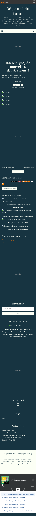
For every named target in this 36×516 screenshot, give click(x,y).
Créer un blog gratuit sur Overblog (11, 459)
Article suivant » (28, 168)
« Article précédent (8, 168)
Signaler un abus (7, 461)
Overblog (29, 454)
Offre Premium (4, 464)
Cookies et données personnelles (17, 464)
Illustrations (18, 82)
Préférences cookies (30, 464)
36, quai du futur (18, 11)
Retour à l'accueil (18, 172)
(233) (12, 437)
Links (4, 418)
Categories (17, 75)
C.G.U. (14, 461)
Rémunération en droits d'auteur (24, 461)
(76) (8, 440)
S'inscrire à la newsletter (9, 188)
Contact (29, 459)
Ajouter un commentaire (17, 240)
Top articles (23, 459)
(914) (8, 430)
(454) (13, 435)
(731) (9, 433)
